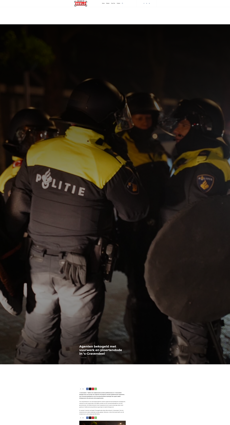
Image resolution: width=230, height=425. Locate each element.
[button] (122, 3)
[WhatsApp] (95, 389)
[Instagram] (149, 3)
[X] (90, 389)
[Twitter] (147, 3)
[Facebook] (144, 3)
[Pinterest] (93, 389)
